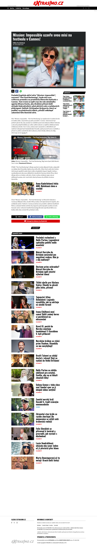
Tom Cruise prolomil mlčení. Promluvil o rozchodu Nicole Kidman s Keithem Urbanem (67, 101)
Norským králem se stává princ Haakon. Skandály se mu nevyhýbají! (47, 343)
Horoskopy (26, 8)
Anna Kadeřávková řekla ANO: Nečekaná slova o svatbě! (47, 186)
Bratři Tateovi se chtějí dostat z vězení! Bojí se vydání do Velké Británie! (47, 358)
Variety (24, 133)
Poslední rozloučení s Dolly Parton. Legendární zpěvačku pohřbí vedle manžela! (47, 241)
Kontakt (56, 525)
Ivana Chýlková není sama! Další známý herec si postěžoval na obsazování (47, 315)
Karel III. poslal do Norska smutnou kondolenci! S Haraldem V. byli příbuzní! (47, 330)
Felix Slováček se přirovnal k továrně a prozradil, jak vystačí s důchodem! (46, 432)
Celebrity (18, 8)
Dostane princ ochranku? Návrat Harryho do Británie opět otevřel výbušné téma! (47, 270)
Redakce (39, 525)
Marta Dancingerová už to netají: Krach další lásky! (48, 459)
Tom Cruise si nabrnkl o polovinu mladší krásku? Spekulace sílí (67, 114)
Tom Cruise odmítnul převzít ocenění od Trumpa (67, 106)
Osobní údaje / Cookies (47, 525)
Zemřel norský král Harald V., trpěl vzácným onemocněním (47, 402)
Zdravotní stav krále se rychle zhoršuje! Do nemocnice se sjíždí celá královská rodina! (47, 417)
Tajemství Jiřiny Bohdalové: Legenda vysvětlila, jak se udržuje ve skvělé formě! (47, 300)
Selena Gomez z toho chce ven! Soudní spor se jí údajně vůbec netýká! (48, 387)
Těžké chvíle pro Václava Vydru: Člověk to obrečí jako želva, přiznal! (47, 285)
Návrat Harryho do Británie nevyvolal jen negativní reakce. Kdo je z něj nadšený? (47, 255)
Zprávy (12, 8)
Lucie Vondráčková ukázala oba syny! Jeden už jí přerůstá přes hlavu (47, 445)
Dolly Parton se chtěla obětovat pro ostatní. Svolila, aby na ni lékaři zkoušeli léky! (47, 373)
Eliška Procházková (19, 43)
